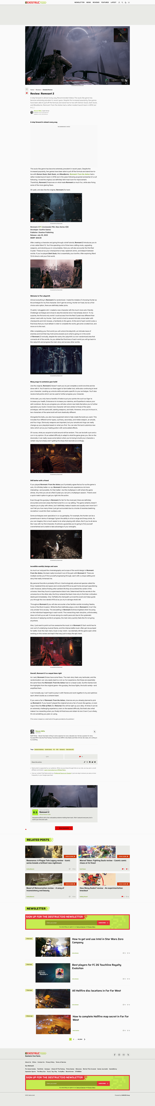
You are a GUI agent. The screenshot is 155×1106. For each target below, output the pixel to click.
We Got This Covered (89, 1069)
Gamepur (47, 1069)
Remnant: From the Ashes (80, 174)
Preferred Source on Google (62, 773)
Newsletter (79, 2)
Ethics (34, 1062)
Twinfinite (40, 1069)
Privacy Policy (91, 927)
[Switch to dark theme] (126, 2)
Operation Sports (30, 1071)
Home (32, 89)
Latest (113, 2)
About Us (28, 1062)
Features (105, 2)
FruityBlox (61, 1071)
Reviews (96, 2)
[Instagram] (94, 731)
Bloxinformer (70, 1071)
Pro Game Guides (30, 1069)
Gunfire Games (48, 749)
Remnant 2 (62, 749)
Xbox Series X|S (69, 749)
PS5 (57, 749)
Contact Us (41, 1062)
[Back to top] (25, 829)
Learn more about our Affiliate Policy (55, 770)
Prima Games (70, 1069)
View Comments (64, 828)
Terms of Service (80, 927)
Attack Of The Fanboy (58, 1069)
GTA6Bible (78, 1071)
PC (41, 227)
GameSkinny (113, 1069)
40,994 (80, 1039)
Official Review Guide (44, 814)
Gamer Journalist (102, 1069)
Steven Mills (37, 111)
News (88, 2)
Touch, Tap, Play (52, 1071)
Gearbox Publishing (39, 749)
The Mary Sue (41, 1071)
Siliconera (79, 1069)
